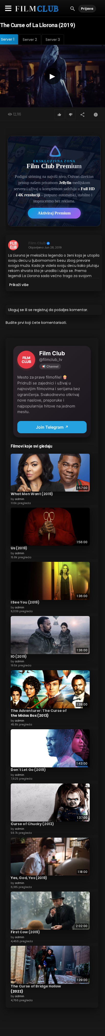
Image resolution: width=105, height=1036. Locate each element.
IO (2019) (19, 656)
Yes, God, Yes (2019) (29, 877)
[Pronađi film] (73, 8)
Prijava (87, 8)
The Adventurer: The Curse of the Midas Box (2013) (39, 713)
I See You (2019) (25, 602)
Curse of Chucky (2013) (32, 823)
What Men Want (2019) (32, 493)
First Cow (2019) (25, 932)
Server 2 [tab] (30, 39)
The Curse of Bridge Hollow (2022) (36, 989)
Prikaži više (19, 284)
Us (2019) (19, 548)
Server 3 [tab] (53, 39)
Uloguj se (16, 309)
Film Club (37, 243)
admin (19, 499)
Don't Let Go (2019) (28, 769)
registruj (40, 309)
